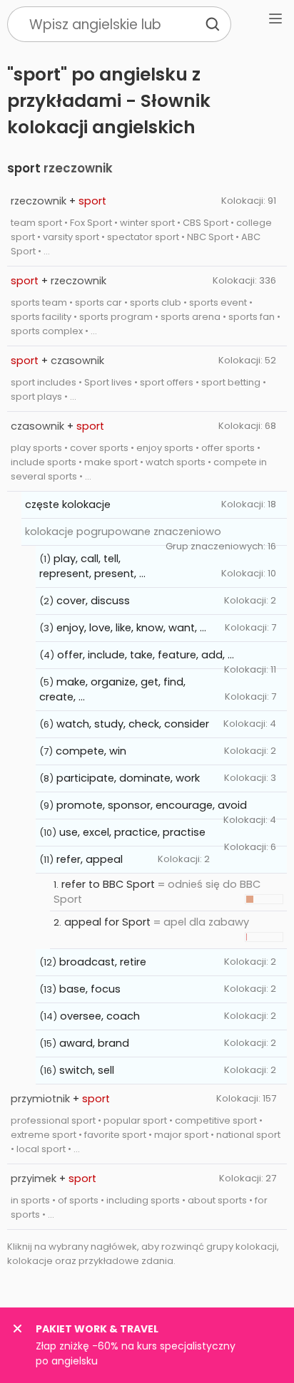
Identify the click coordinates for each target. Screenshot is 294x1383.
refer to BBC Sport (108, 884)
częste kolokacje (68, 504)
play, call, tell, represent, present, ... (92, 566)
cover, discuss (93, 601)
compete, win (91, 751)
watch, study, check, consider (132, 724)
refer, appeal (89, 859)
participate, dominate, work (128, 778)
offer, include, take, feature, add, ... (145, 655)
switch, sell (86, 1070)
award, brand (94, 1043)
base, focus (90, 989)
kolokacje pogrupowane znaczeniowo (123, 531)
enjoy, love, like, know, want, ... (131, 628)
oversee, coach (100, 1016)
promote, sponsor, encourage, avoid (151, 805)
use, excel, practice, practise (132, 832)
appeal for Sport (107, 922)
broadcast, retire (102, 962)
